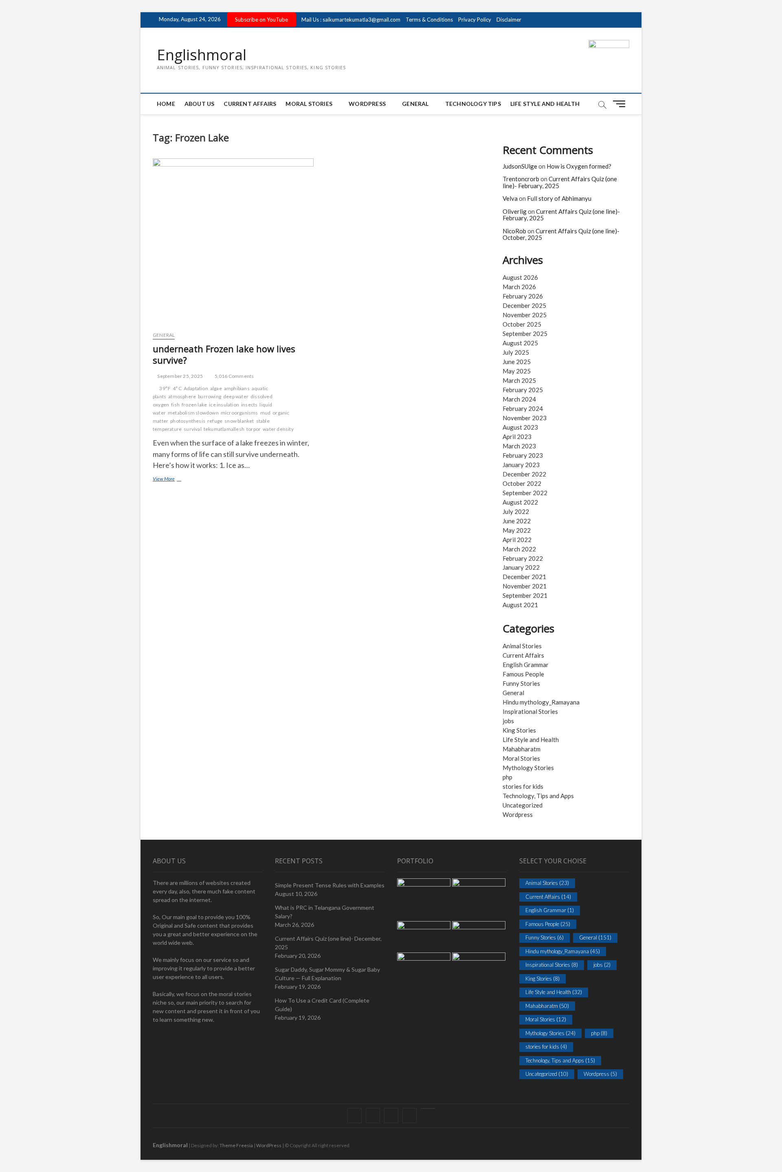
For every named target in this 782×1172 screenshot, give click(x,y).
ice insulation (224, 405)
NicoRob (514, 231)
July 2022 (516, 511)
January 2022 (521, 567)
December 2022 (524, 474)
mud (265, 413)
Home (166, 103)
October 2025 (522, 324)
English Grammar (526, 664)
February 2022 (523, 558)
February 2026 (523, 296)
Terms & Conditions (429, 19)
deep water (235, 396)
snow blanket (239, 421)
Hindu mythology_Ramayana (541, 702)
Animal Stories (522, 646)
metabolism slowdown (193, 413)
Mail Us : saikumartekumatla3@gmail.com (350, 19)
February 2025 (523, 389)
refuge (214, 421)
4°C (177, 388)
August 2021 (520, 604)
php (507, 777)
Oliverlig (515, 211)
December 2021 (524, 576)
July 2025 (516, 352)
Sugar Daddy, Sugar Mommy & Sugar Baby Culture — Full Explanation (327, 973)
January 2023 (521, 464)
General (415, 103)
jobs (508, 720)
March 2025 (519, 380)
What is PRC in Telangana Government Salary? (324, 912)
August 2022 (520, 502)
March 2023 (519, 446)
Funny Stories (521, 683)
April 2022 (517, 539)
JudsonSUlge (520, 166)
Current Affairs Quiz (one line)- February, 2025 (560, 182)
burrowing (209, 396)
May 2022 (517, 530)
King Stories (519, 730)
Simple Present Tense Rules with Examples (329, 885)
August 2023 (520, 427)
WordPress (367, 103)
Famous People (523, 674)
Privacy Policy (474, 19)
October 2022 (522, 483)
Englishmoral (201, 55)
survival (193, 429)
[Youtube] (428, 1108)
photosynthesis (187, 421)
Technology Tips (473, 103)
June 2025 (517, 361)
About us (200, 103)
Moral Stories (309, 103)
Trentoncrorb (521, 178)
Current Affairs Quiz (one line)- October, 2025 (561, 234)
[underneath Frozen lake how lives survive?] (233, 241)
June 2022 (517, 521)
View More (175, 479)
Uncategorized (523, 805)
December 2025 (524, 305)
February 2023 (523, 455)
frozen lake (194, 405)
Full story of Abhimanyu (559, 198)
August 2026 (520, 277)
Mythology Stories (528, 767)
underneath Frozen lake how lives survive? (224, 354)
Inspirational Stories (530, 711)
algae (216, 388)
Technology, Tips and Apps (538, 795)
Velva (510, 198)
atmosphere (182, 396)
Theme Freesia (236, 1145)
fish (175, 405)
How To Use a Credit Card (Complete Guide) (322, 1004)
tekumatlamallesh (224, 429)
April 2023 (517, 436)
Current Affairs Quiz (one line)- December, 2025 (328, 942)
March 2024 (519, 399)
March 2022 (519, 549)
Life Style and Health (545, 103)
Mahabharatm (521, 749)
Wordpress (518, 814)
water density (278, 429)
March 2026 (519, 286)
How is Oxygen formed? (579, 166)
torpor (253, 429)
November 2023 (525, 417)
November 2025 (525, 314)
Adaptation (196, 388)
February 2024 (523, 408)
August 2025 (520, 343)
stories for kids (523, 786)
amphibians (237, 388)
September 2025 (525, 333)
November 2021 (525, 586)
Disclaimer (508, 19)
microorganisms (239, 413)
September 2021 (525, 595)
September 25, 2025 (179, 376)
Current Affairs (250, 103)
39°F (165, 388)
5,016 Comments (233, 376)
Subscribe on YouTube (261, 19)
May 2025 (517, 371)
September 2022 (525, 492)
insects (249, 405)
